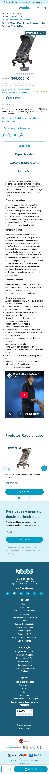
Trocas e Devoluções (24, 655)
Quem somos (24, 685)
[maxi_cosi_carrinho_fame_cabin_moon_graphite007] (19, 74)
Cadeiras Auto (24, 607)
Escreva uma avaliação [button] (17, 93)
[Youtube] (21, 135)
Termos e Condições (24, 658)
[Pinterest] (9, 135)
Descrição (24, 145)
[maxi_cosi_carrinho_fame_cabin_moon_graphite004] (25, 74)
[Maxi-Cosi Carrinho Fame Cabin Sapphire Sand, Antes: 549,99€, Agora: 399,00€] (24, 459)
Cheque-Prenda (24, 641)
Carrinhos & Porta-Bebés (24, 611)
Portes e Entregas (24, 661)
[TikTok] (26, 135)
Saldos (24, 604)
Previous (5, 468)
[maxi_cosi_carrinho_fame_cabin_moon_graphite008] (21, 74)
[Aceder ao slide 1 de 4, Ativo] (19, 498)
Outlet (24, 621)
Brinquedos (24, 614)
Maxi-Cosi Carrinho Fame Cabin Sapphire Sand (22, 476)
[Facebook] (3, 135)
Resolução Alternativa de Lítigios (24, 699)
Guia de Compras (24, 665)
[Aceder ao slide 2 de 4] (23, 498)
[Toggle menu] (3, 7)
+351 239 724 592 (24, 579)
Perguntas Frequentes (24, 651)
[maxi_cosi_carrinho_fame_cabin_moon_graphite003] (23, 74)
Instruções (24, 171)
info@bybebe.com (25, 588)
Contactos (24, 695)
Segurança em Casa (24, 627)
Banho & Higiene (24, 631)
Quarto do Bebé (24, 634)
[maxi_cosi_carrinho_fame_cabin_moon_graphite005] (30, 74)
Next (44, 468)
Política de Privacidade (24, 548)
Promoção (32, 32)
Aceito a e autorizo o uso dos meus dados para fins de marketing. (24, 551)
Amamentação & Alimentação (24, 617)
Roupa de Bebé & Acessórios (24, 637)
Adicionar (32, 769)
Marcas (24, 688)
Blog (24, 692)
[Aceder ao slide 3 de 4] (26, 498)
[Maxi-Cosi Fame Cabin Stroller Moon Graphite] (17, 74)
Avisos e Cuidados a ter (24, 162)
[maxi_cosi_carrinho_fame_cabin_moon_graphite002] (27, 74)
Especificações (24, 154)
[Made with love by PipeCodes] (24, 727)
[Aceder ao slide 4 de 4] (30, 498)
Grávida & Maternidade (24, 624)
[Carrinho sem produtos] (37, 8)
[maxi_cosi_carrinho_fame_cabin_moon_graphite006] (32, 74)
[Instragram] (15, 135)
